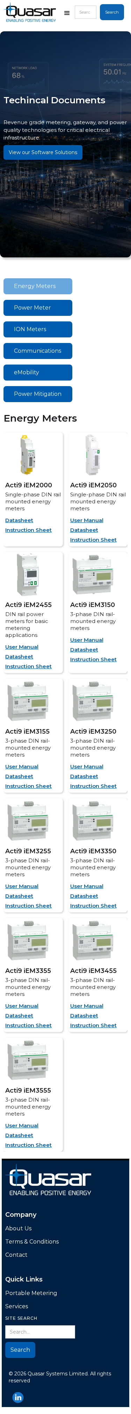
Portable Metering (31, 1293)
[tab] (37, 286)
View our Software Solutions (43, 152)
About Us (18, 1228)
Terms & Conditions (32, 1241)
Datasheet (19, 520)
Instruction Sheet (28, 530)
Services (16, 1306)
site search (21, 1318)
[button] (67, 14)
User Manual (86, 520)
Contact (16, 1255)
